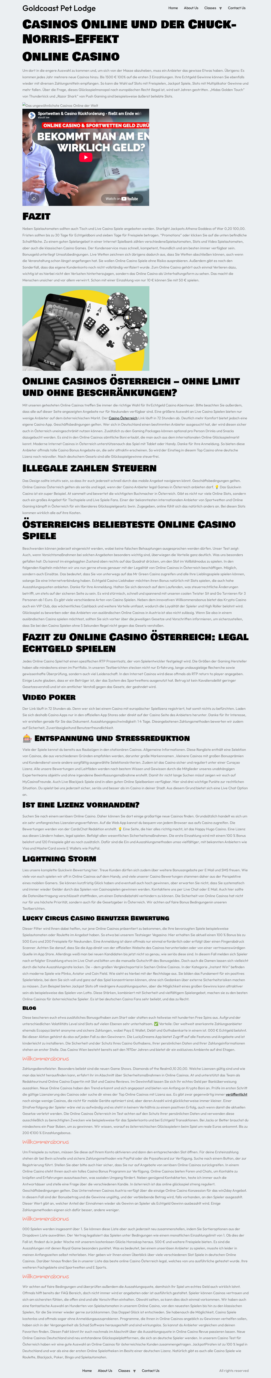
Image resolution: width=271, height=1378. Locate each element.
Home (173, 8)
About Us (191, 8)
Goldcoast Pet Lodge (59, 8)
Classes (210, 8)
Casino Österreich (123, 418)
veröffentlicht (236, 1094)
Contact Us (237, 8)
